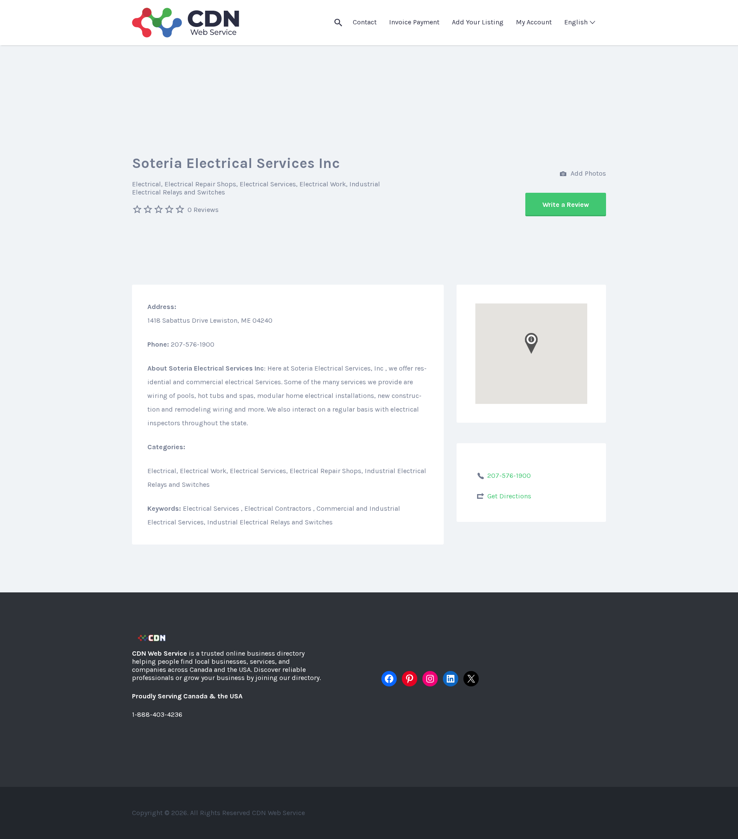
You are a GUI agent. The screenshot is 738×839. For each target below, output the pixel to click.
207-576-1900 (509, 475)
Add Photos (587, 173)
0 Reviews (203, 210)
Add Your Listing (478, 22)
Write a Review (565, 204)
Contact (365, 22)
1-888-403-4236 (157, 714)
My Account (534, 22)
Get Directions (509, 496)
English (576, 22)
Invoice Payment (414, 22)
